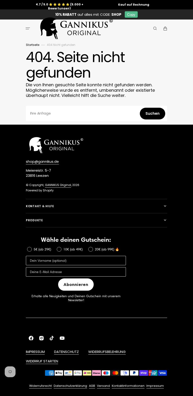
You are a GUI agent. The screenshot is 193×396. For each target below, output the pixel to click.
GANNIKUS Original (58, 185)
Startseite (32, 45)
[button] (28, 28)
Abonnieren (76, 284)
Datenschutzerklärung (70, 386)
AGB (92, 386)
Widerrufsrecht (40, 386)
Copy (131, 14)
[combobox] (96, 113)
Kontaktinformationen (128, 386)
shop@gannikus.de (42, 161)
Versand (103, 386)
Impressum (155, 386)
